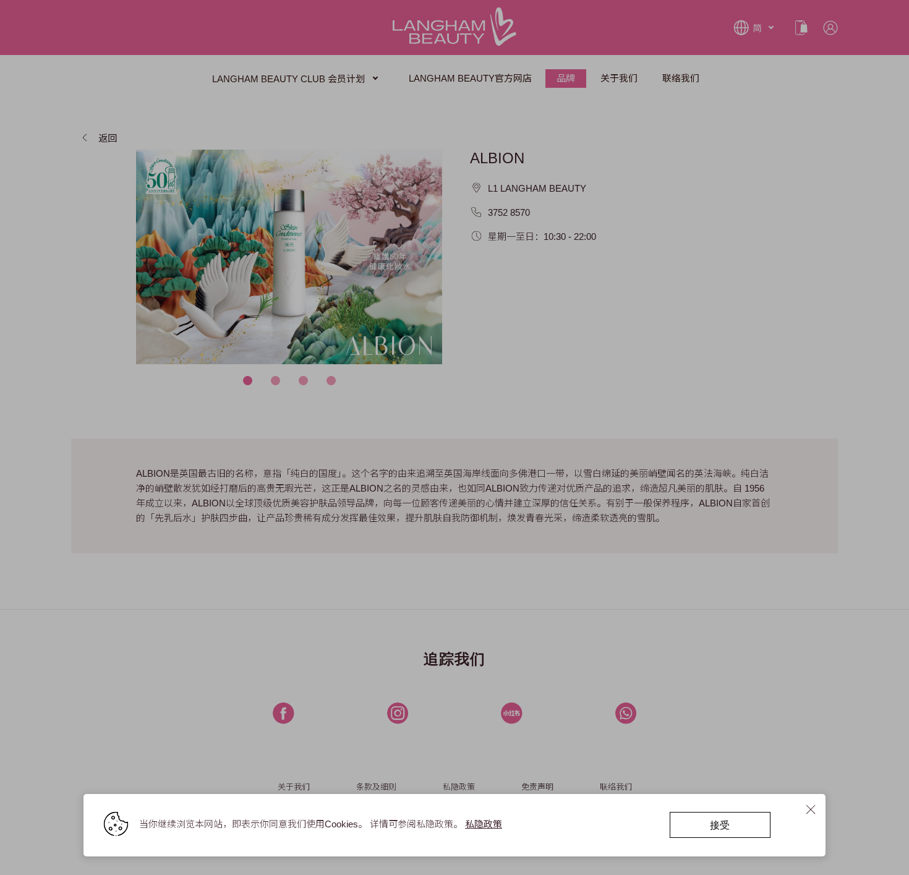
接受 (720, 824)
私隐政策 (483, 824)
